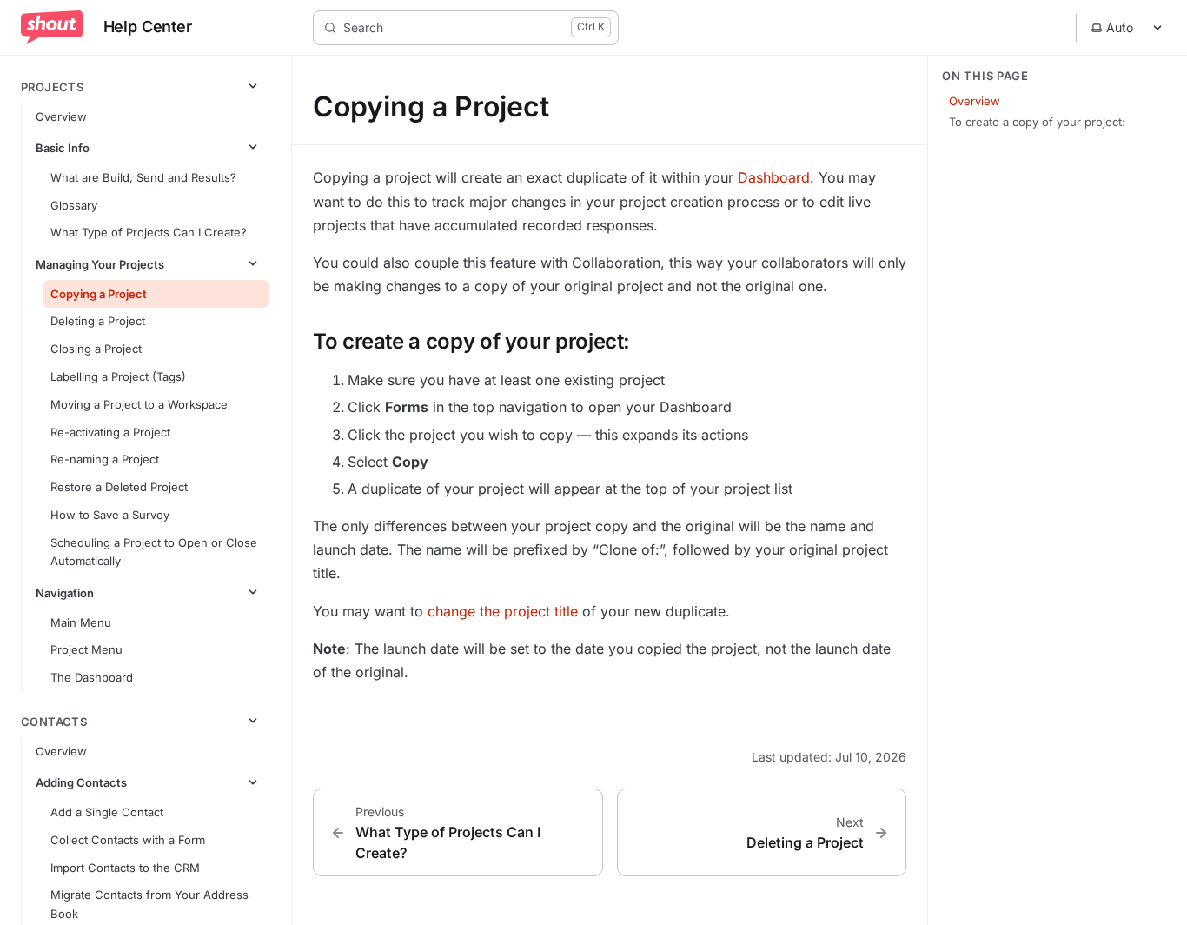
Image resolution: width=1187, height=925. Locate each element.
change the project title (503, 611)
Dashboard (774, 177)
